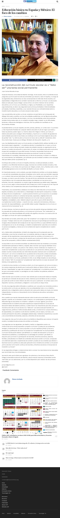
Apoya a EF (5, 504)
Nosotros (4, 498)
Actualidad (5, 487)
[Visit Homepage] (30, 1)
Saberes (4, 489)
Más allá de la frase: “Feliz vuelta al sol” (16, 448)
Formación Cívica (6, 491)
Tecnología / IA (6, 493)
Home (3, 6)
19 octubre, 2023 (18, 16)
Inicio (3, 482)
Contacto (4, 500)
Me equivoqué (10, 453)
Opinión (8, 6)
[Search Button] (57, 1)
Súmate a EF (5, 506)
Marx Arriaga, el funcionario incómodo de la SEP (20, 458)
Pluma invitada (7, 16)
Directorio (4, 496)
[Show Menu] (2, 1)
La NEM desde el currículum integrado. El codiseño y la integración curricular (28, 443)
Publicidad (5, 502)
